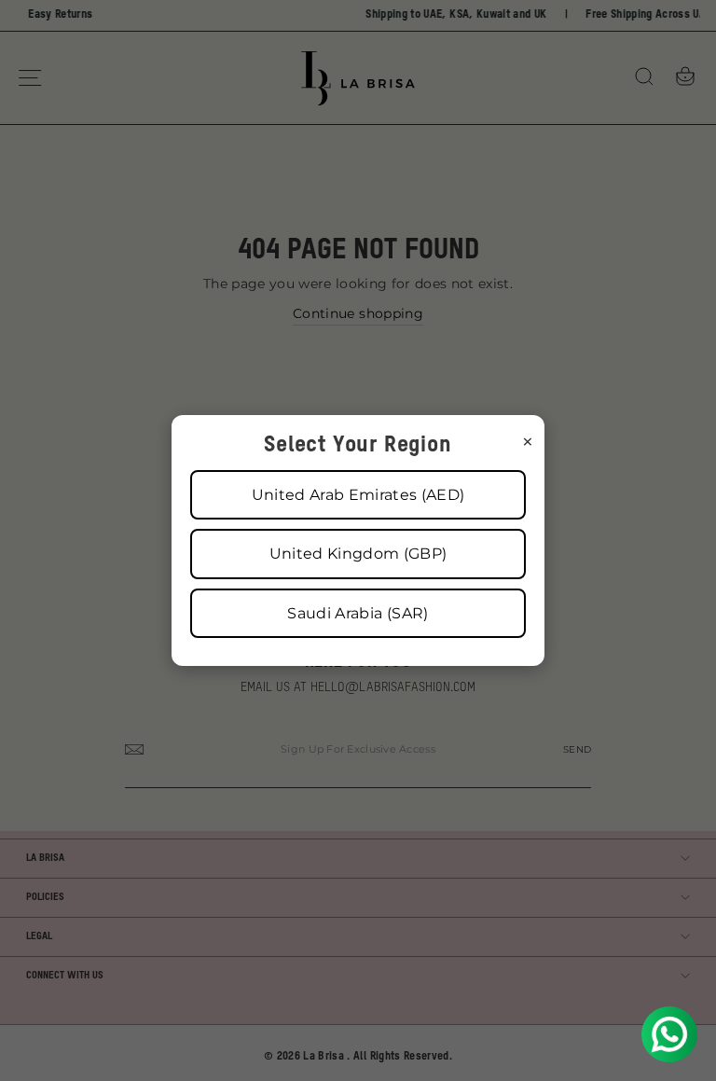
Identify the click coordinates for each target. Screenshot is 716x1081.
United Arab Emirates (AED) (358, 495)
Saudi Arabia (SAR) (357, 613)
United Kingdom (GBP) (358, 553)
